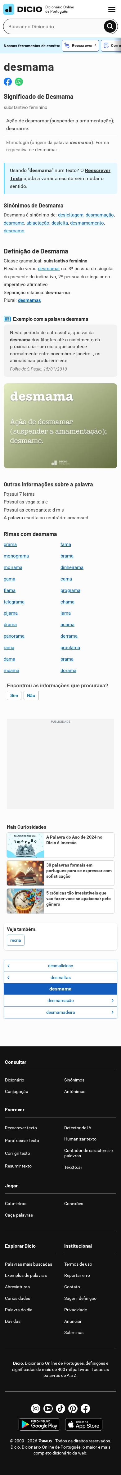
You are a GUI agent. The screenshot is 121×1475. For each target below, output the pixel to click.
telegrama (14, 602)
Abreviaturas (17, 1286)
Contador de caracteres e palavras (88, 1153)
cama (66, 579)
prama (67, 659)
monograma (16, 556)
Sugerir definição (80, 1298)
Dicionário (14, 1079)
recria (15, 940)
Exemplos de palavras (26, 1275)
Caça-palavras (19, 1215)
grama (10, 544)
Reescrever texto (21, 1127)
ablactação (37, 223)
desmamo (14, 231)
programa (70, 590)
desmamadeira (60, 1012)
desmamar (49, 268)
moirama (13, 567)
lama (65, 613)
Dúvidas (12, 1321)
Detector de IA (77, 1127)
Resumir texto (18, 1165)
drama (10, 624)
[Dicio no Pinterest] (73, 1408)
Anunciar (73, 1321)
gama (9, 579)
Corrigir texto (17, 1153)
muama (11, 670)
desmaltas (61, 977)
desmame (14, 223)
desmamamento (87, 223)
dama (9, 659)
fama (65, 544)
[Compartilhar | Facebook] (8, 82)
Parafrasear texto (22, 1140)
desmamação (100, 215)
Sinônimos (74, 1079)
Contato (72, 1286)
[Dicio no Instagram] (35, 1408)
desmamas (29, 300)
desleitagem (70, 215)
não (31, 695)
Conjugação (16, 1091)
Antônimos (74, 1091)
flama (10, 590)
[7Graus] (45, 1440)
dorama (68, 670)
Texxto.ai (73, 1167)
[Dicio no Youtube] (48, 1408)
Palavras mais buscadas (28, 1264)
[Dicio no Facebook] (85, 1408)
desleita (60, 223)
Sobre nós (73, 1332)
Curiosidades (17, 1298)
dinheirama (71, 567)
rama (9, 647)
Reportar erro (77, 1275)
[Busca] (110, 26)
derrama (69, 636)
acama (67, 624)
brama (67, 556)
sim (14, 695)
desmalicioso (60, 965)
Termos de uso (78, 1264)
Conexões (73, 1203)
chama (67, 602)
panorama (14, 636)
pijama (11, 613)
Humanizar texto (80, 1138)
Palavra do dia (19, 1309)
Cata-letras (15, 1203)
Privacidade (75, 1309)
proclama (70, 647)
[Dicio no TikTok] (60, 1408)
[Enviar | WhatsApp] (19, 82)
